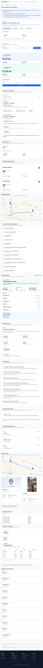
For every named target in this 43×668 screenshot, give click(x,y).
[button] (32, 210)
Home (2, 5)
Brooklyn (14, 5)
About (34, 655)
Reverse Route (7, 28)
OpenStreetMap (36, 220)
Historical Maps (14, 658)
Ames (25, 493)
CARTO (40, 220)
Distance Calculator (25, 655)
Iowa (11, 5)
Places (11, 1)
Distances (26, 1)
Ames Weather (6, 181)
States (2, 656)
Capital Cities (3, 658)
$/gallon (3, 81)
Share (22, 28)
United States (6, 5)
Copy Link (15, 28)
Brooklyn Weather (7, 167)
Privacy (34, 658)
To (18, 46)
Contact (34, 659)
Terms (34, 656)
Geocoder (24, 656)
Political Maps (14, 656)
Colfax (4, 147)
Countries (3, 655)
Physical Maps (14, 655)
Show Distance (37, 47)
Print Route (29, 28)
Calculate (21, 85)
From (3, 46)
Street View (24, 658)
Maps (16, 1)
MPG (16, 81)
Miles (29, 81)
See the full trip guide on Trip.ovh (17, 644)
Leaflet (32, 220)
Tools (21, 1)
